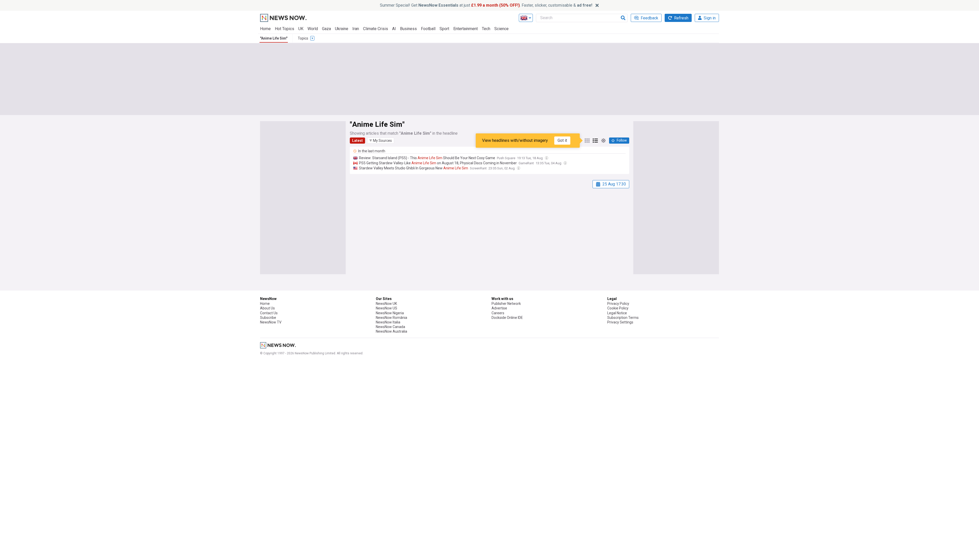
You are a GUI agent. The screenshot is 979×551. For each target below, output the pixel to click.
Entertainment (465, 28)
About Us (267, 308)
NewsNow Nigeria (390, 313)
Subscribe (268, 318)
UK (300, 28)
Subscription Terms (623, 318)
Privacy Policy (618, 304)
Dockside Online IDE (507, 318)
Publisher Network (506, 304)
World (312, 28)
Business (408, 28)
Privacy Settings (620, 322)
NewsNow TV (270, 322)
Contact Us (269, 313)
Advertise (499, 308)
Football (428, 28)
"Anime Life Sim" (273, 38)
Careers (498, 313)
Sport (444, 28)
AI (394, 28)
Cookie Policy (617, 308)
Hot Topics (284, 28)
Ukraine (341, 28)
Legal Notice (617, 313)
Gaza (326, 28)
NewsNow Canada (390, 327)
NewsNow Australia (391, 331)
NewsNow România (391, 318)
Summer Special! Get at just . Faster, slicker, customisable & (486, 5)
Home (265, 28)
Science (501, 28)
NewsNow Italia (388, 322)
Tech (486, 28)
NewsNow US (386, 308)
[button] (380, 140)
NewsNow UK (386, 304)
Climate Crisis (375, 28)
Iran (355, 28)
